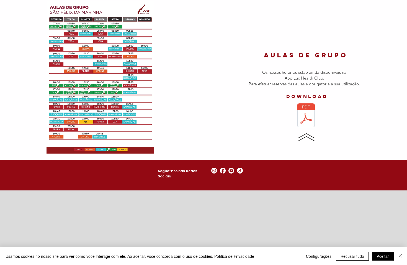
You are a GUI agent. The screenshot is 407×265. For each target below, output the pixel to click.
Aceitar (383, 256)
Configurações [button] (318, 256)
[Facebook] (223, 171)
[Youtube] (231, 171)
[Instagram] (214, 171)
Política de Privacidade (234, 256)
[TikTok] (240, 171)
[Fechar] (400, 256)
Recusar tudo (352, 256)
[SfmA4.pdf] (306, 116)
